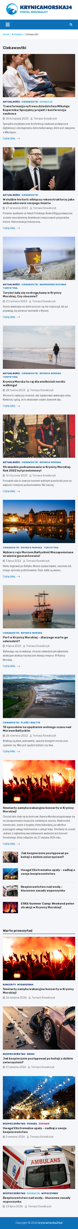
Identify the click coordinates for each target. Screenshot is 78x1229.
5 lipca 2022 (13, 560)
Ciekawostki (30, 101)
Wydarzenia (25, 984)
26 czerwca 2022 (17, 735)
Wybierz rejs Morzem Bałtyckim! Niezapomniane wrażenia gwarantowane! (38, 554)
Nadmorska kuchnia (53, 284)
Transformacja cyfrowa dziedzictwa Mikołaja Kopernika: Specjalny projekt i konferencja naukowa (36, 110)
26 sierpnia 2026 (16, 997)
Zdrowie (44, 1123)
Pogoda (32, 1123)
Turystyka (10, 288)
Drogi (30, 1054)
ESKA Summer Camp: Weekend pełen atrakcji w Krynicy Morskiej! (47, 905)
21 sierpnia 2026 (16, 1067)
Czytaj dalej (9, 138)
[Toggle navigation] (7, 24)
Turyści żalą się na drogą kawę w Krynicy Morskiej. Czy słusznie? (32, 294)
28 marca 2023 (15, 390)
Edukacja (46, 101)
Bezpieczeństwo (14, 1054)
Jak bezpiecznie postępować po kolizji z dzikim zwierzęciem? (45, 855)
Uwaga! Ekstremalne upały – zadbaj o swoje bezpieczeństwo (48, 871)
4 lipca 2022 (13, 646)
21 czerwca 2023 (16, 301)
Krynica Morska (50, 373)
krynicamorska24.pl (50, 1222)
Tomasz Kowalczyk (45, 118)
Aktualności (11, 101)
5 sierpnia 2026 (15, 1136)
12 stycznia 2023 (16, 475)
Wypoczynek (49, 1193)
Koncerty (9, 984)
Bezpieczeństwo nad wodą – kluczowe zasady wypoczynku (43, 888)
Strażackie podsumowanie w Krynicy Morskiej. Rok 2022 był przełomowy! (37, 468)
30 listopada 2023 (17, 118)
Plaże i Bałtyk (30, 722)
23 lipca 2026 (14, 1206)
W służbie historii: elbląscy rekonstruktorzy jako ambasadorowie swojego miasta (38, 201)
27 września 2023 (17, 208)
